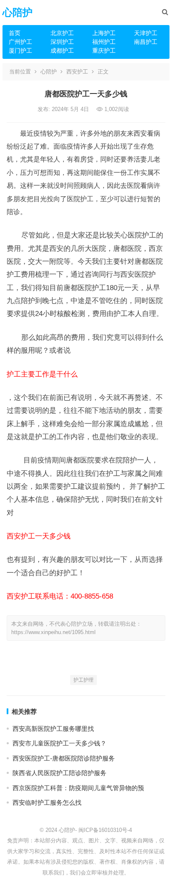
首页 (14, 33)
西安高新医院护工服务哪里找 (53, 728)
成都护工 (62, 50)
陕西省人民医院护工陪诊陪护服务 (59, 772)
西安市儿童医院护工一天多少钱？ (59, 743)
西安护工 (77, 71)
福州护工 (104, 41)
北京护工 (62, 33)
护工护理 (83, 680)
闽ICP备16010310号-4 (105, 830)
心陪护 (18, 12)
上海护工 (104, 33)
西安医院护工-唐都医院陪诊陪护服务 (64, 758)
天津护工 (145, 33)
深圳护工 (62, 41)
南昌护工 (145, 41)
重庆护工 (104, 50)
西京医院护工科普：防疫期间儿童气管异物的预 (78, 787)
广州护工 (20, 41)
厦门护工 (20, 50)
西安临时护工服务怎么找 (47, 802)
